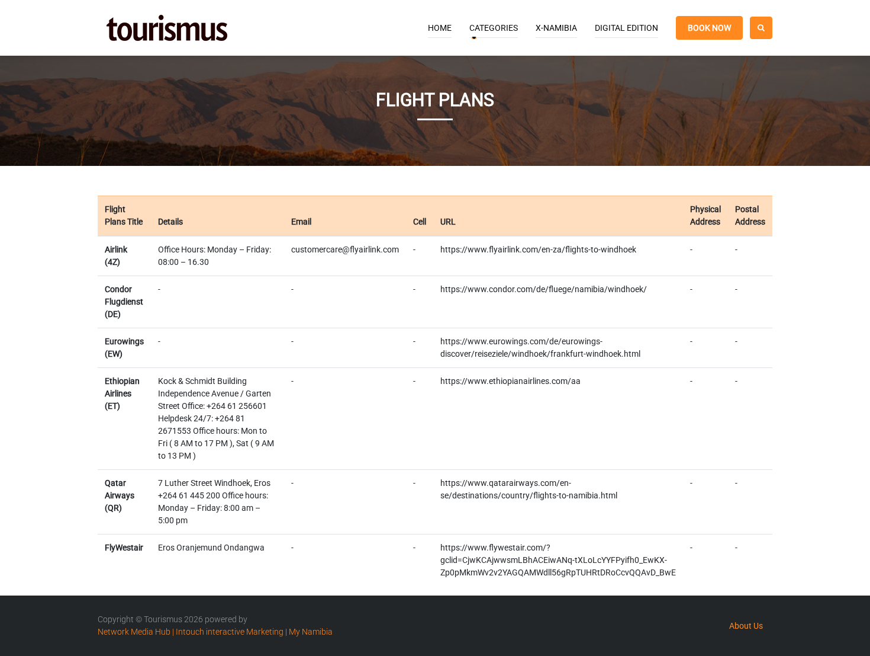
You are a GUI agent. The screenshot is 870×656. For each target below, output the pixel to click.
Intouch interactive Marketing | (231, 631)
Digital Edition (626, 28)
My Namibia (311, 631)
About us (746, 626)
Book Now (709, 28)
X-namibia (556, 28)
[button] (761, 28)
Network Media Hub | (136, 631)
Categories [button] (493, 28)
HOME (440, 28)
